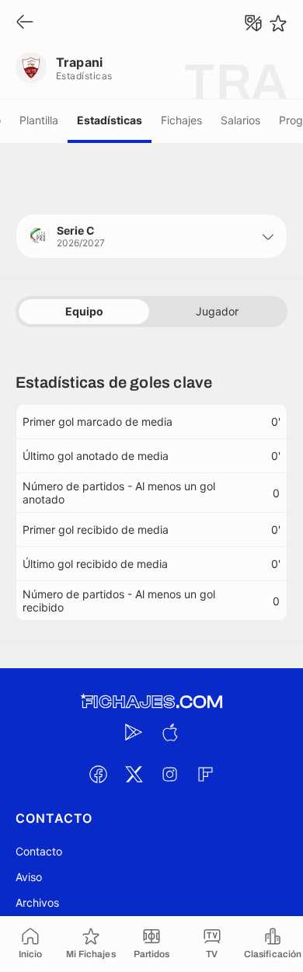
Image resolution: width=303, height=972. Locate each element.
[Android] (133, 732)
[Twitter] (133, 774)
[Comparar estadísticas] (253, 23)
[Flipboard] (205, 774)
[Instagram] (169, 774)
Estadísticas (109, 120)
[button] (151, 236)
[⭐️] (278, 23)
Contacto (39, 851)
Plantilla (38, 120)
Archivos (37, 902)
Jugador (217, 311)
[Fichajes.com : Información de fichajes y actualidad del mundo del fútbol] (151, 702)
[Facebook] (98, 774)
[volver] (25, 22)
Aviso (29, 876)
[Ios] (169, 732)
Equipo (84, 311)
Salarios (240, 120)
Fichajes (181, 120)
